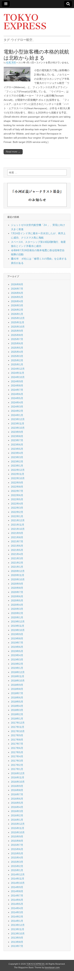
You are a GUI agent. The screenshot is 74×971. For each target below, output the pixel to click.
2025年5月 (17, 347)
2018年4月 (17, 705)
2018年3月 (17, 710)
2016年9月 (17, 786)
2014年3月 (17, 912)
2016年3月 (17, 811)
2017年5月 (17, 752)
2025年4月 (17, 351)
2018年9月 (17, 684)
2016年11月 (17, 777)
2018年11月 (17, 676)
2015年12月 (18, 823)
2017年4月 (17, 756)
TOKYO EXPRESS (25, 22)
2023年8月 (17, 436)
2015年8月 (17, 840)
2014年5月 (17, 903)
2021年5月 (17, 550)
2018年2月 (17, 714)
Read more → (13, 151)
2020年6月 (17, 596)
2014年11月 (17, 878)
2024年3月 (17, 406)
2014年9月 (17, 887)
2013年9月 (17, 937)
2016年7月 (17, 794)
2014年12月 (18, 874)
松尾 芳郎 (11, 62)
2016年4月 (17, 807)
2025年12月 (18, 318)
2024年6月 (17, 394)
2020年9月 (17, 583)
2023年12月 (18, 419)
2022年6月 (17, 495)
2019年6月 (17, 646)
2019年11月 (17, 625)
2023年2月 (17, 461)
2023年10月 (18, 427)
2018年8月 (17, 689)
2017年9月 (17, 735)
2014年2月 (17, 916)
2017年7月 (17, 743)
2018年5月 (17, 701)
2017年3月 (17, 760)
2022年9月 (17, 482)
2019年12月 (18, 621)
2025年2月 (17, 360)
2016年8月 (17, 790)
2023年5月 (17, 448)
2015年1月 (17, 870)
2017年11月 (17, 727)
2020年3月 (17, 608)
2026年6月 (17, 292)
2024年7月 (17, 389)
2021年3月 (17, 558)
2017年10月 (18, 731)
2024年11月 (17, 372)
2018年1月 (17, 718)
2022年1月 (17, 516)
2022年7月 (17, 491)
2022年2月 (17, 512)
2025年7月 (17, 339)
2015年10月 (18, 832)
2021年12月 (18, 520)
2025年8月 (17, 335)
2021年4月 (17, 554)
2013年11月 (17, 929)
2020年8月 (17, 587)
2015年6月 (17, 849)
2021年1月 (17, 566)
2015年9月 (17, 836)
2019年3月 (17, 659)
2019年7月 (17, 642)
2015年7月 (17, 844)
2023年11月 (17, 423)
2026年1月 (17, 314)
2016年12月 (18, 773)
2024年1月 (17, 415)
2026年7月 (17, 288)
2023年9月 (17, 431)
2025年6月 (17, 343)
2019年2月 (17, 663)
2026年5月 (17, 297)
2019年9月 (17, 634)
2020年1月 (17, 617)
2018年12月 (18, 672)
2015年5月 (17, 853)
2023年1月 (17, 465)
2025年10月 (18, 326)
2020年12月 (18, 571)
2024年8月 (17, 385)
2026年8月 (17, 284)
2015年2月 (17, 866)
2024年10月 (18, 377)
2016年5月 (17, 802)
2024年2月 (17, 410)
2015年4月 (17, 857)
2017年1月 (17, 769)
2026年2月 (17, 309)
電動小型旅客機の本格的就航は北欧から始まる (36, 55)
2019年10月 (18, 630)
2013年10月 (18, 933)
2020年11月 (17, 575)
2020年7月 (17, 592)
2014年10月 (18, 882)
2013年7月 (17, 946)
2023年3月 (17, 457)
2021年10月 (18, 529)
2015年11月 (17, 828)
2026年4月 (17, 301)
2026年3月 (17, 305)
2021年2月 (17, 562)
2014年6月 (17, 899)
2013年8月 (17, 941)
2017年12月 (18, 722)
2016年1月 (17, 819)
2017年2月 (17, 765)
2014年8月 (17, 891)
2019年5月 (17, 651)
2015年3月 (17, 861)
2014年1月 (17, 920)
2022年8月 (17, 486)
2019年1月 (17, 667)
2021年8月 (17, 537)
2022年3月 (17, 507)
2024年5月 (17, 398)
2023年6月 (17, 444)
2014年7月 (17, 895)
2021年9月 (17, 533)
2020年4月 (17, 604)
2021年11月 (17, 524)
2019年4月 (17, 655)
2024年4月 (17, 402)
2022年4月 (17, 503)
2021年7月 (17, 541)
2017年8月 (17, 739)
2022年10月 (18, 478)
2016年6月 (17, 798)
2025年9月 (17, 330)
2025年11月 (17, 322)
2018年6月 (17, 697)
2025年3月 (17, 356)
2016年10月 (18, 781)
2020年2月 (17, 613)
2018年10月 (18, 680)
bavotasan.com (52, 967)
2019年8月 (17, 638)
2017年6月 (17, 748)
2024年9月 (17, 381)
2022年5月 (17, 499)
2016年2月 (17, 815)
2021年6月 (17, 545)
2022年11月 (17, 474)
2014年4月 (17, 908)
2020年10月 (18, 579)
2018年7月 (17, 693)
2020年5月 (17, 600)
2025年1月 (17, 364)
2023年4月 (17, 453)
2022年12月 (18, 469)
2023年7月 (17, 440)
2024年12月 (18, 368)
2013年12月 (18, 925)
